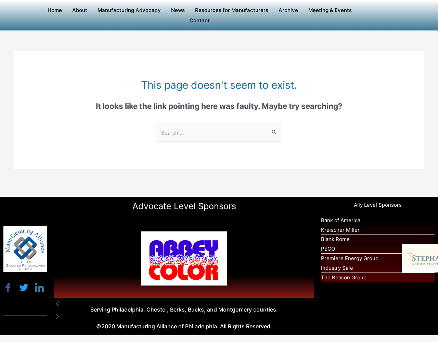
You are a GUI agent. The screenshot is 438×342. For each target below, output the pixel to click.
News (178, 10)
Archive (288, 10)
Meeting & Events (330, 10)
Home (55, 10)
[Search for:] (219, 132)
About (79, 10)
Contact (200, 20)
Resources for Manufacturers (231, 10)
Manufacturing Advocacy (129, 10)
